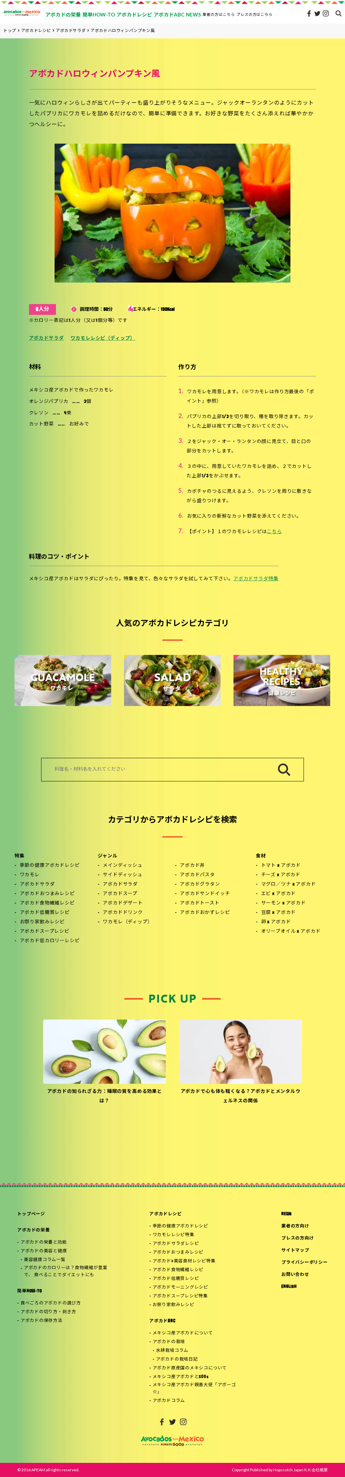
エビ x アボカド (278, 893)
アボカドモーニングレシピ (180, 1287)
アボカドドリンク (123, 912)
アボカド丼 (192, 865)
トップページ (31, 1214)
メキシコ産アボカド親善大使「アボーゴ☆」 (194, 1388)
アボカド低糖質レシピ (45, 912)
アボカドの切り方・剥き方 (48, 1312)
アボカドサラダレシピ (176, 1244)
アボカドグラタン (200, 884)
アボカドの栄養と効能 (44, 1242)
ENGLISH (288, 1287)
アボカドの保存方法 (41, 1321)
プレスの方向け (297, 1238)
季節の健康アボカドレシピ (50, 865)
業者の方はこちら (218, 14)
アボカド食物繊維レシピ (47, 903)
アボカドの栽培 (169, 1342)
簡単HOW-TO (29, 1291)
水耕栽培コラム (172, 1351)
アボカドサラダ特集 (256, 579)
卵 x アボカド (276, 922)
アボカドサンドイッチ (205, 893)
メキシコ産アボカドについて (183, 1333)
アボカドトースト (200, 903)
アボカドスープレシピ (44, 931)
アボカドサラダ (46, 338)
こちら (274, 531)
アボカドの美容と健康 (44, 1251)
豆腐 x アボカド (278, 912)
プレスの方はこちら (255, 14)
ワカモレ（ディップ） (127, 922)
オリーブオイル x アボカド (291, 931)
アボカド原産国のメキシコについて (190, 1368)
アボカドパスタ (197, 875)
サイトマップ (295, 1250)
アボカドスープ (120, 893)
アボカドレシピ (165, 1214)
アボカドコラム (169, 1401)
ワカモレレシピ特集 (173, 1235)
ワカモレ (30, 875)
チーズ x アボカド (281, 875)
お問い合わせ (295, 1274)
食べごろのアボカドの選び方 (51, 1303)
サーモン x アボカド (283, 903)
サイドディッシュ (123, 875)
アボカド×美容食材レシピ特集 (184, 1261)
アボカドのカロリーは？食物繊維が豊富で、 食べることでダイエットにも (65, 1271)
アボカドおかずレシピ (205, 912)
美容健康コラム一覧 (45, 1260)
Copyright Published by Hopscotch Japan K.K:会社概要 (280, 1469)
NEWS (286, 1214)
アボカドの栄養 (33, 1230)
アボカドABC (162, 1321)
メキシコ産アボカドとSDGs (181, 1377)
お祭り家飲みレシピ (42, 922)
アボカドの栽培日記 (177, 1359)
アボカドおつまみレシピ (47, 893)
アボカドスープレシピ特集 (180, 1296)
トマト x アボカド (281, 865)
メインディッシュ (123, 865)
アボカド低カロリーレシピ (50, 941)
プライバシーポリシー (304, 1262)
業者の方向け (295, 1226)
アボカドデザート (123, 903)
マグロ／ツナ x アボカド (288, 884)
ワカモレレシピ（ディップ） (102, 338)
